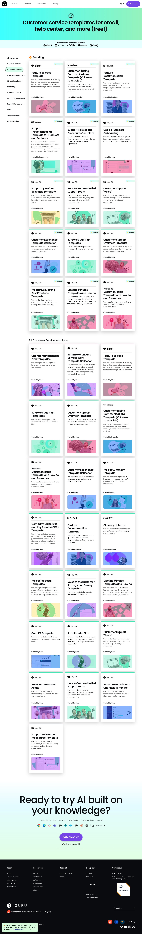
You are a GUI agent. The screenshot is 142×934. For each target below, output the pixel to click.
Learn (35, 873)
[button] (15, 4)
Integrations (11, 880)
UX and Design (13, 121)
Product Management (16, 98)
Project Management (15, 104)
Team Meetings (13, 115)
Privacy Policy (19, 929)
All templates (12, 58)
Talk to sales (133, 4)
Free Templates (92, 898)
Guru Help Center (66, 873)
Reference (37, 880)
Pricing (55, 4)
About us (89, 877)
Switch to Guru (91, 894)
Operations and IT (14, 92)
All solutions (11, 887)
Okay (33, 927)
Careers (89, 873)
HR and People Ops (14, 81)
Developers (37, 883)
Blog (35, 890)
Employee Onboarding (16, 75)
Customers (37, 877)
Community (38, 887)
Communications (14, 64)
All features (11, 883)
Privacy (41, 924)
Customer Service (14, 69)
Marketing (11, 87)
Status (62, 877)
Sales (9, 110)
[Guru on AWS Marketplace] (123, 889)
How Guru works (13, 877)
